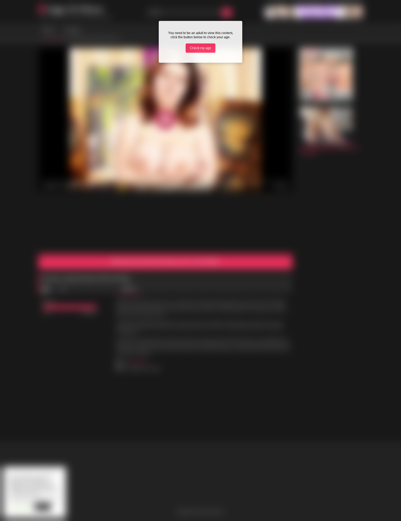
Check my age (200, 48)
